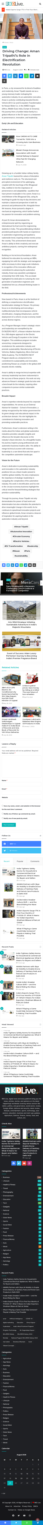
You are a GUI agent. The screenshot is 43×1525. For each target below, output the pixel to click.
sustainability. (22, 556)
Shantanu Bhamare (19, 1342)
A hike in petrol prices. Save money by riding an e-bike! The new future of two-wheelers (30, 690)
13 (21, 1474)
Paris (27, 551)
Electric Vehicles (21, 541)
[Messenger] (21, 76)
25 (10, 1483)
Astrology (6, 1261)
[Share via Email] (37, 76)
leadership (33, 546)
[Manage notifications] (37, 1520)
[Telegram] (32, 76)
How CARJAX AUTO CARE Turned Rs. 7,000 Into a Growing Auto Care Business (28, 139)
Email (4, 789)
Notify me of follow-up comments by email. (20, 814)
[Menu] (3, 4)
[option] (21, 583)
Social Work (7, 1225)
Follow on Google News (26, 1510)
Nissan (17, 551)
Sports (5, 1221)
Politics (5, 1265)
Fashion (6, 1228)
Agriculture (7, 1250)
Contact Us (12, 1510)
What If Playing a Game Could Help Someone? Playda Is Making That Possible (28, 1011)
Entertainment (8, 1196)
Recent (7, 861)
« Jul (3, 1493)
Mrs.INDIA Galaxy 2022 (24, 1334)
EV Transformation (14, 546)
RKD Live (7, 70)
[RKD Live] (15, 4)
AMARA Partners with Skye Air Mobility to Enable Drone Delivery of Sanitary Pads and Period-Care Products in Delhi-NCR (29, 889)
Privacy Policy (27, 1506)
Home (6, 42)
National (6, 1210)
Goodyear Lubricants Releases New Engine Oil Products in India (31, 721)
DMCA (35, 1506)
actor (4, 1319)
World (5, 1246)
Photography (8, 1192)
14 (27, 1474)
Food (5, 1232)
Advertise (17, 1506)
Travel (5, 1188)
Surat (30, 1342)
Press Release (8, 1236)
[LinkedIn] (15, 76)
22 (33, 1478)
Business (6, 1177)
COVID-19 (29, 1319)
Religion (6, 1254)
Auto (11, 42)
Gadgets (6, 1207)
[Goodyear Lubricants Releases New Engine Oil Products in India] (31, 712)
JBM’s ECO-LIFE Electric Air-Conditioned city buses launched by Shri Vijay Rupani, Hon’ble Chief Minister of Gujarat (10, 694)
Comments (35, 861)
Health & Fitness (9, 1185)
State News (7, 1217)
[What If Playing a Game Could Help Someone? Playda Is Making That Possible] (8, 932)
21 (27, 1478)
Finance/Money (9, 1239)
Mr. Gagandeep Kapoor (27, 1330)
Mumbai (5, 1338)
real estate (6, 1342)
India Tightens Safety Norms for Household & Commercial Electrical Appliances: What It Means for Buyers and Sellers (28, 873)
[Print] (4, 81)
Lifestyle (6, 1181)
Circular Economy (22, 536)
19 (16, 1478)
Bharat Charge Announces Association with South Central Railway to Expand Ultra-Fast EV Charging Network (27, 156)
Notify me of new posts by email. (16, 818)
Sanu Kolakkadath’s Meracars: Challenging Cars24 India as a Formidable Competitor (20, 588)
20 (21, 1478)
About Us (8, 1506)
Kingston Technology (10, 1330)
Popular (20, 861)
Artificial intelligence (16, 1319)
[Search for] (40, 4)
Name (4, 780)
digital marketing (8, 1322)
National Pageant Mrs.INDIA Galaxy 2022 (24, 1338)
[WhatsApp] (26, 76)
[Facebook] (4, 76)
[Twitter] (10, 76)
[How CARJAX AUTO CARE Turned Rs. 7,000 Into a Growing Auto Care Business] (8, 139)
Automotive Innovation (22, 531)
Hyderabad (6, 1326)
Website (5, 797)
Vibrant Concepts (8, 1345)
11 (10, 1474)
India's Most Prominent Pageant (23, 1326)
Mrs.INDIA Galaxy (8, 1334)
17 (4, 1478)
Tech (5, 1203)
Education (6, 1199)
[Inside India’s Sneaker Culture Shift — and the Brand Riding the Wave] (8, 903)
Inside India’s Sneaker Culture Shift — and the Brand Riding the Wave (26, 902)
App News (7, 1257)
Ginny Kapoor (30, 1322)
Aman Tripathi (7, 176)
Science (6, 1214)
